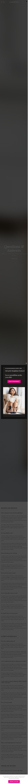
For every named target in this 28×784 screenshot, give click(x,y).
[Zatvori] (26, 363)
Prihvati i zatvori (14, 781)
